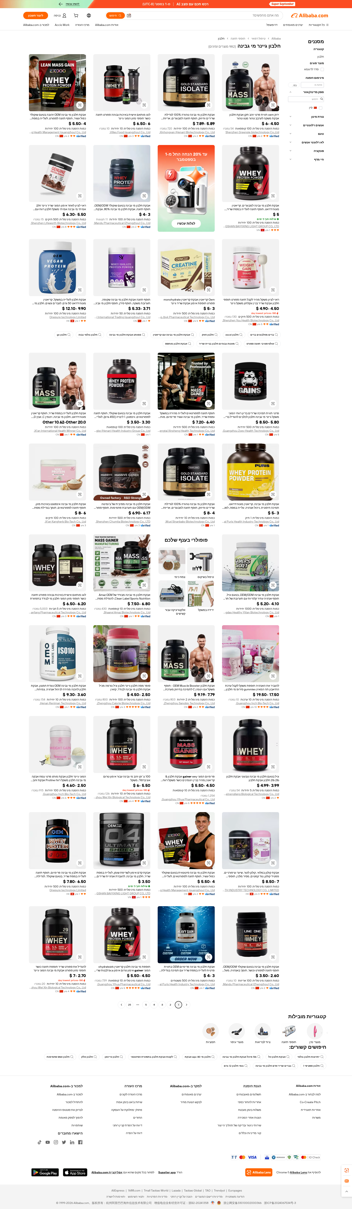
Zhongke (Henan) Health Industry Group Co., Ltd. (121, 430)
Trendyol (219, 1190)
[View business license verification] (213, 1203)
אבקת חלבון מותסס (176, 343)
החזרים (137, 1117)
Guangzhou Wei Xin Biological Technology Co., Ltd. (121, 797)
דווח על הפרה (134, 1133)
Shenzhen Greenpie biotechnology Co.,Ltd (252, 132)
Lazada (176, 1190)
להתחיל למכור (74, 1102)
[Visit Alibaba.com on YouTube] (47, 1142)
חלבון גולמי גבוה (87, 334)
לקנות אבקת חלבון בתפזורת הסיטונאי (152, 1056)
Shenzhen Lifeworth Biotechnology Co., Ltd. (58, 223)
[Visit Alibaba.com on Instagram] (55, 1142)
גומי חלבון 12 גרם (234, 1065)
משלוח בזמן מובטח (249, 1109)
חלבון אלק (87, 1056)
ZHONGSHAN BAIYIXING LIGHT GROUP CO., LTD (250, 226)
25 (129, 1004)
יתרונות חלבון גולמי (308, 1056)
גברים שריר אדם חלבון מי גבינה (273, 1065)
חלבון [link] (221, 38)
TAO (207, 1190)
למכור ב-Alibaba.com (70, 1094)
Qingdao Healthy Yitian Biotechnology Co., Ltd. (250, 612)
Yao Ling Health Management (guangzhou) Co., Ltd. (57, 132)
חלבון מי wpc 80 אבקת (198, 1056)
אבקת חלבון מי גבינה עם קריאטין (171, 334)
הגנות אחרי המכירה (249, 1117)
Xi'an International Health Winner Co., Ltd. (60, 430)
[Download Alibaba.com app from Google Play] (45, 1172)
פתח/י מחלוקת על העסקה (126, 1109)
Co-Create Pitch (310, 1102)
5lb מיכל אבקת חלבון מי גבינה (239, 1056)
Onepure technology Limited (68, 317)
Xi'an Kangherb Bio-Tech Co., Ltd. (65, 521)
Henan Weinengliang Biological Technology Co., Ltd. (250, 794)
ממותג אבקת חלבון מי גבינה (125, 334)
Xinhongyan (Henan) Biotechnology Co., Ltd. (187, 132)
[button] (128, 15)
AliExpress (117, 1190)
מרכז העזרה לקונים (131, 1094)
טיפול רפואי (258, 38)
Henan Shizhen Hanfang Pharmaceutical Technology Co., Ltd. (57, 612)
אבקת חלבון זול (277, 1056)
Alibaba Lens (298, 1172)
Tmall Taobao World (156, 1190)
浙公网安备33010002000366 (242, 1203)
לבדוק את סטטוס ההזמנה (67, 1109)
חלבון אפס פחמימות (58, 1056)
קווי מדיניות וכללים (250, 1133)
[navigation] (306, 522)
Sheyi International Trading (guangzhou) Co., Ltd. (121, 317)
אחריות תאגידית (311, 1109)
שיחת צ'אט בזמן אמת (129, 1102)
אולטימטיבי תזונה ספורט (260, 343)
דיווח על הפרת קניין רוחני (127, 1125)
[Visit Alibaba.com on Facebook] (80, 1142)
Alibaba (276, 38)
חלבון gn (62, 334)
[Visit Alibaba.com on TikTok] (39, 1142)
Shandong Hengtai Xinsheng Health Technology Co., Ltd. (186, 430)
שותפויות (77, 1125)
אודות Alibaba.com (308, 1085)
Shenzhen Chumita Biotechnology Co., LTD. (123, 521)
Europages (235, 1190)
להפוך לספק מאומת (71, 1117)
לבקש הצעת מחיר (191, 1102)
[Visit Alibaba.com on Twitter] (64, 1142)
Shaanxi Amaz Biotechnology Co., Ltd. (126, 612)
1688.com (134, 1190)
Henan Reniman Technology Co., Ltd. (63, 703)
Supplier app (167, 1172)
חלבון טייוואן (112, 1056)
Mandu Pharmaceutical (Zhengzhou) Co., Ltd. (122, 223)
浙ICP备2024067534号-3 (280, 1203)
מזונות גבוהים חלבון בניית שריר (217, 343)
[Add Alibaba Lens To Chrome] (258, 1172)
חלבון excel (232, 334)
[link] (346, 1170)
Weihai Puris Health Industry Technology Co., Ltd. (250, 521)
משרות (316, 1117)
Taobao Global (193, 1190)
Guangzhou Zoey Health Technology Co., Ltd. (250, 430)
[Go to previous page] (186, 1004)
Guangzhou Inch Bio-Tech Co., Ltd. (257, 703)
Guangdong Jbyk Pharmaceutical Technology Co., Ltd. (186, 317)
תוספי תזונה (238, 38)
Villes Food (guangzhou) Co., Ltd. (129, 132)
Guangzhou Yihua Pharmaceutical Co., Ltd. (188, 799)
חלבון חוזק (208, 334)
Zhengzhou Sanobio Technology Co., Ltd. (189, 703)
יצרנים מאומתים (192, 1094)
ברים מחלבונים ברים (262, 334)
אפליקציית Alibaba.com (106, 1172)
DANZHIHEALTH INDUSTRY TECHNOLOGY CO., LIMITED (250, 890)
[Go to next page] (121, 1004)
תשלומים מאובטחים (248, 1094)
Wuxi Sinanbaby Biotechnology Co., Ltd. (190, 521)
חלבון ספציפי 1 (311, 1065)
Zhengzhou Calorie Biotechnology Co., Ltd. (123, 703)
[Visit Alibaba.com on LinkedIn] (72, 1142)
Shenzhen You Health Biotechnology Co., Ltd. (250, 320)
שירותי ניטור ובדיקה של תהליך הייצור (239, 1125)
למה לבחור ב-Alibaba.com (305, 1094)
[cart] (76, 16)
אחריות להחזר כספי (249, 1102)
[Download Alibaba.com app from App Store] (75, 1172)
